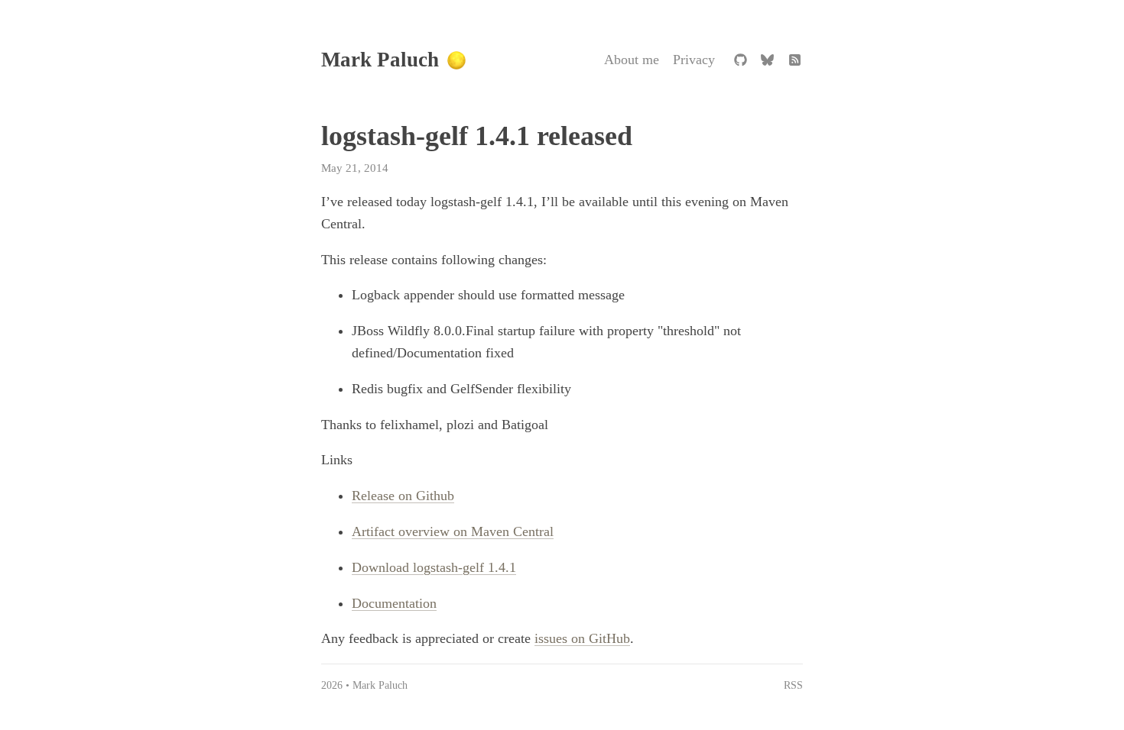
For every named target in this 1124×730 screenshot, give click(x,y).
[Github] (740, 60)
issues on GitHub (582, 638)
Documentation (394, 603)
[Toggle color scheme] (456, 60)
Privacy (694, 59)
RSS (793, 685)
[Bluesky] (767, 60)
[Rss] (794, 60)
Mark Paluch (380, 59)
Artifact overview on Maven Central (453, 531)
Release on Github (403, 495)
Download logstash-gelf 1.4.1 (434, 567)
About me (631, 59)
